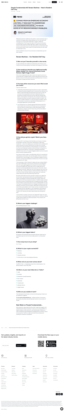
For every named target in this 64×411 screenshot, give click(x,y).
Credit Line (2, 375)
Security (23, 371)
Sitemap (23, 385)
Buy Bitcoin (44, 368)
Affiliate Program (3, 388)
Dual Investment (3, 378)
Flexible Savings (3, 370)
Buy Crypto (3, 368)
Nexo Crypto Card (4, 376)
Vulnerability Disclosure (25, 376)
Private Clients (3, 383)
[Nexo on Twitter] (57, 394)
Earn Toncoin (55, 371)
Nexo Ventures (14, 373)
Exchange (2, 373)
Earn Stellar (55, 375)
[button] (61, 408)
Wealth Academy (24, 375)
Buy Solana (44, 373)
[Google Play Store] (51, 345)
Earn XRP (54, 370)
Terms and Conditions (36, 368)
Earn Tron (54, 378)
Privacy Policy (35, 370)
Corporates (13, 368)
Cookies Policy (35, 371)
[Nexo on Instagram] (62, 394)
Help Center (24, 380)
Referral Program (3, 386)
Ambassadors (24, 370)
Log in (50, 2)
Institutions (13, 370)
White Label (13, 371)
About (23, 368)
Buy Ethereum (45, 378)
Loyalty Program (3, 381)
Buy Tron (44, 371)
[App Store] (51, 342)
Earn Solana (55, 373)
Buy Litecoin (45, 381)
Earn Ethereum (55, 380)
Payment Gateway (14, 375)
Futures (2, 380)
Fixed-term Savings (4, 371)
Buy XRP (44, 380)
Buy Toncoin (45, 376)
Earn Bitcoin (55, 368)
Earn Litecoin (55, 376)
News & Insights (24, 378)
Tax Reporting (3, 385)
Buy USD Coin (45, 375)
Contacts (23, 383)
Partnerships (24, 373)
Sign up (54, 2)
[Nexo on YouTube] (59, 394)
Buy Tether (44, 370)
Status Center (24, 381)
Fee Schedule (35, 373)
